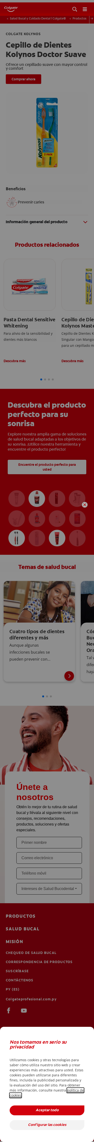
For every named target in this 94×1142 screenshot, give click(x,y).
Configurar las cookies (47, 1125)
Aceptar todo (47, 1110)
